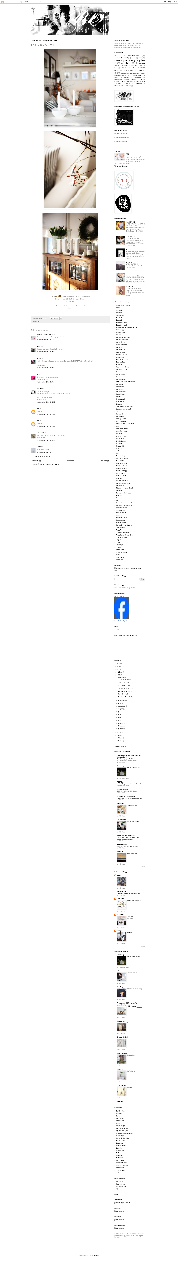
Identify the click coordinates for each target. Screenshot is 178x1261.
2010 (118, 732)
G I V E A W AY (130, 236)
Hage (131, 70)
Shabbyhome (120, 510)
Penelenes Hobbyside (123, 493)
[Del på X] (56, 318)
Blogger (96, 1255)
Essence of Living (122, 359)
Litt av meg (119, 434)
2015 (118, 663)
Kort (141, 79)
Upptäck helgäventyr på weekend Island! (129, 784)
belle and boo (121, 1085)
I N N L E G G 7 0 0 (124, 683)
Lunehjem (119, 1148)
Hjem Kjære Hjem (122, 1131)
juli (119, 712)
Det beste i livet (121, 350)
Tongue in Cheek (122, 537)
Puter (119, 83)
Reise (132, 83)
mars (120, 723)
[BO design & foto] (121, 619)
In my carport (120, 399)
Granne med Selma (122, 367)
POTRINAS (120, 782)
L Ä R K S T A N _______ (134, 1007)
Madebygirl (120, 446)
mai (119, 717)
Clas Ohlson (120, 1118)
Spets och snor (121, 520)
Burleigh (119, 1116)
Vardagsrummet (121, 552)
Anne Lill (119, 310)
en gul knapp (121, 891)
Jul (38, 321)
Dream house (120, 352)
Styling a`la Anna (121, 523)
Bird (38, 358)
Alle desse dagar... (132, 853)
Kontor (127, 79)
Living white (120, 438)
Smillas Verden (121, 513)
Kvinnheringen (121, 1184)
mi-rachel (120, 803)
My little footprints (122, 480)
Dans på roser (121, 342)
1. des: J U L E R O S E (125, 697)
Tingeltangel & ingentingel (125, 535)
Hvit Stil (118, 397)
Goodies (129, 1087)
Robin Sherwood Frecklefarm (125, 503)
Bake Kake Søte (121, 322)
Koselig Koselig (121, 419)
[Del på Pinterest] (60, 318)
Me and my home (122, 458)
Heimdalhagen (121, 379)
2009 (118, 735)
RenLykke (120, 899)
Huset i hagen (120, 394)
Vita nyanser (121, 971)
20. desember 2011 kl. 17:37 (46, 340)
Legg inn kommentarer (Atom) (49, 464)
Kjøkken (139, 75)
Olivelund (119, 490)
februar (120, 726)
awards (133, 58)
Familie (133, 66)
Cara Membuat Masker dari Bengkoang (128, 893)
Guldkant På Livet (122, 369)
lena (38, 409)
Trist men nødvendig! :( (134, 900)
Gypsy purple (120, 374)
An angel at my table (123, 305)
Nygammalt (120, 485)
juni (119, 714)
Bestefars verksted (122, 325)
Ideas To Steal (122, 844)
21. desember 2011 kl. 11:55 (46, 402)
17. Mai (117, 56)
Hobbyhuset (120, 387)
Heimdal (120, 851)
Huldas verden (121, 392)
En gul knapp (120, 1126)
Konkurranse (118, 79)
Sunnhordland (121, 1186)
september (122, 706)
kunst (116, 82)
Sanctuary (120, 766)
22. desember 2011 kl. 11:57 (46, 414)
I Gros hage (120, 1136)
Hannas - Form (121, 377)
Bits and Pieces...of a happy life (126, 327)
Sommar (139, 83)
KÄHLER (129, 932)
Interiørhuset (120, 401)
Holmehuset (120, 389)
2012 (118, 672)
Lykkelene (119, 443)
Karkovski (119, 414)
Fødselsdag (132, 68)
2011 (118, 675)
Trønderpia (120, 545)
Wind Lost (119, 560)
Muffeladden (120, 1158)
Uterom (128, 86)
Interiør (141, 70)
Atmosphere (120, 315)
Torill (38, 346)
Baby (140, 58)
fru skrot (120, 1069)
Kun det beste (120, 1140)
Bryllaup (142, 63)
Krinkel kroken (121, 421)
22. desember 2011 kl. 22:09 (46, 440)
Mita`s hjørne (120, 473)
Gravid (125, 70)
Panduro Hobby (121, 1163)
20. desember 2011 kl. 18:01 (46, 352)
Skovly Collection (122, 1165)
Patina (119, 875)
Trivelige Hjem (121, 1170)
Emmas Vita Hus (121, 354)
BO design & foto (119, 596)
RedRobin (119, 500)
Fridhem (119, 364)
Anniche (119, 313)
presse (142, 82)
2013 (118, 669)
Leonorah (119, 1143)
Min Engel (119, 1155)
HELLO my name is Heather (125, 382)
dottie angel (121, 1021)
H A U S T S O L (131, 222)
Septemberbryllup (132, 805)
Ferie (141, 65)
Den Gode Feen (121, 345)
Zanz (118, 1173)
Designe (119, 347)
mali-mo (119, 451)
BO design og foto (135, 60)
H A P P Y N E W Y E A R (126, 680)
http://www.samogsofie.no (124, 1133)
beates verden (122, 819)
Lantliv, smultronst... (122, 429)
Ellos (118, 1123)
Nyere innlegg (36, 461)
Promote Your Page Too (121, 621)
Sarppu (39, 447)
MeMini (118, 1153)
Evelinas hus (120, 362)
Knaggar (126, 77)
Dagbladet (119, 1181)
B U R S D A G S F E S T (126, 688)
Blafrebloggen (121, 330)
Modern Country (121, 476)
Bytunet (120, 65)
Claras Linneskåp (122, 340)
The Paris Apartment (123, 532)
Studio (116, 86)
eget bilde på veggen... (133, 821)
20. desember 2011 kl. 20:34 (46, 382)
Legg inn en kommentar (42, 456)
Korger (134, 79)
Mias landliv (120, 461)
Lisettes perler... (122, 789)
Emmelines (120, 357)
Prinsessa (119, 498)
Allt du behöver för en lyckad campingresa (129, 798)
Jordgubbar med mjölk (123, 409)
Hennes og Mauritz (122, 1128)
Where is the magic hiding (134, 988)
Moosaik (119, 478)
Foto (122, 68)
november (121, 700)
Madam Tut (120, 1150)
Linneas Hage (121, 1145)
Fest (115, 68)
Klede (116, 78)
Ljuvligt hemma (121, 441)
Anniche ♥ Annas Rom (44, 334)
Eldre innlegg (104, 461)
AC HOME (120, 915)
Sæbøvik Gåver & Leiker (124, 525)
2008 (118, 738)
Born (128, 63)
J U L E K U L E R (124, 694)
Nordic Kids (120, 1160)
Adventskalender (133, 56)
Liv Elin (39, 388)
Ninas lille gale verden (123, 483)
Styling (122, 86)
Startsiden (70, 461)
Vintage (118, 555)
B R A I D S (129, 287)
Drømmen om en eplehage (126, 796)
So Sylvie (119, 515)
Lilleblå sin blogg (122, 431)
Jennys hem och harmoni (124, 406)
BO (129, 154)
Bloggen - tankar (132, 972)
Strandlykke (120, 1168)
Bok (122, 63)
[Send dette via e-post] (51, 318)
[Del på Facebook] (58, 318)
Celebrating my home (123, 337)
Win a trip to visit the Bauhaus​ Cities (127, 846)
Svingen (120, 931)
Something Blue (121, 518)
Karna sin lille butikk (122, 1138)
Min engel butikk (121, 463)
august (120, 709)
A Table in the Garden (133, 767)
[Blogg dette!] (54, 318)
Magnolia (119, 448)
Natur (129, 82)
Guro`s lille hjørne (122, 372)
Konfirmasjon (137, 77)
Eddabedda (120, 1121)
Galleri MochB (122, 1053)
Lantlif (118, 426)
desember (121, 677)
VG (117, 1189)
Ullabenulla (120, 550)
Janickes (119, 404)
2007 (118, 741)
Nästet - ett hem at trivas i (124, 488)
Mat (122, 82)
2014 (118, 666)
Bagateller (119, 317)
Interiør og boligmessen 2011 (129, 73)
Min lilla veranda (121, 466)
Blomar (117, 61)
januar (120, 729)
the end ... (130, 1023)
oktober (121, 703)
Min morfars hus (121, 468)
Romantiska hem (121, 508)
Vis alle (143, 866)
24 (37, 374)
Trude (118, 542)
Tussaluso (119, 547)
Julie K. (118, 411)
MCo (117, 453)
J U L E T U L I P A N (124, 685)
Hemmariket (120, 384)
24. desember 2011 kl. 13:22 (46, 452)
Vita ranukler (120, 557)
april (120, 720)
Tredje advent (131, 1055)
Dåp (126, 66)
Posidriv (119, 495)
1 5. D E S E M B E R (125, 691)
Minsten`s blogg (121, 471)
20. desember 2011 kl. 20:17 (46, 368)
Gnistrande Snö (122, 1037)
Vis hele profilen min (121, 166)
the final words (131, 1071)
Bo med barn (120, 332)
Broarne (119, 335)
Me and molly (120, 456)
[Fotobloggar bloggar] (122, 1203)
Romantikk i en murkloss (124, 505)
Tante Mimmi (120, 527)
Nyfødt (136, 81)
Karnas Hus (120, 416)
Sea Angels (40, 433)
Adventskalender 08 (121, 58)
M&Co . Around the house (126, 835)
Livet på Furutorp (121, 436)
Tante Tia (119, 530)
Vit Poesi (120, 1101)
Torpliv (118, 540)
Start (117, 629)
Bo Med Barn (120, 1111)
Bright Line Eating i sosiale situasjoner (128, 791)
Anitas (118, 308)
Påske (126, 83)
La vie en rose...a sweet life (125, 424)
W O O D (129, 262)
